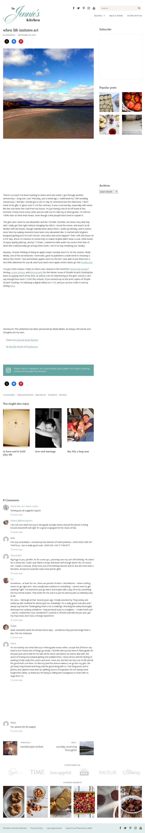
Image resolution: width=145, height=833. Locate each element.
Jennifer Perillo (16, 346)
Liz (11, 579)
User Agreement (54, 828)
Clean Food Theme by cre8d (78, 828)
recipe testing (18, 272)
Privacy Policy (36, 828)
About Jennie (116, 16)
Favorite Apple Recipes (27, 339)
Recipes (98, 16)
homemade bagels (79, 268)
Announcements (25, 395)
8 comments (9, 35)
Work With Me (134, 16)
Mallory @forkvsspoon (21, 520)
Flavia (13, 643)
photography (36, 272)
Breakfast (41, 395)
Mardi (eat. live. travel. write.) (24, 506)
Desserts (52, 395)
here (12, 285)
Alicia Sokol (15, 555)
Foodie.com (86, 262)
